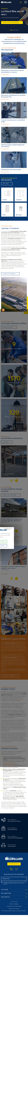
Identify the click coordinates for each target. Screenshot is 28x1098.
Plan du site (14, 901)
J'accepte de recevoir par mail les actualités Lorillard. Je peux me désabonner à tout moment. (14, 883)
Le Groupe (4, 889)
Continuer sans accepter (8, 529)
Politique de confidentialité (14, 906)
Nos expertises (6, 893)
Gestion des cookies (14, 908)
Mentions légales (13, 904)
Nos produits (5, 897)
